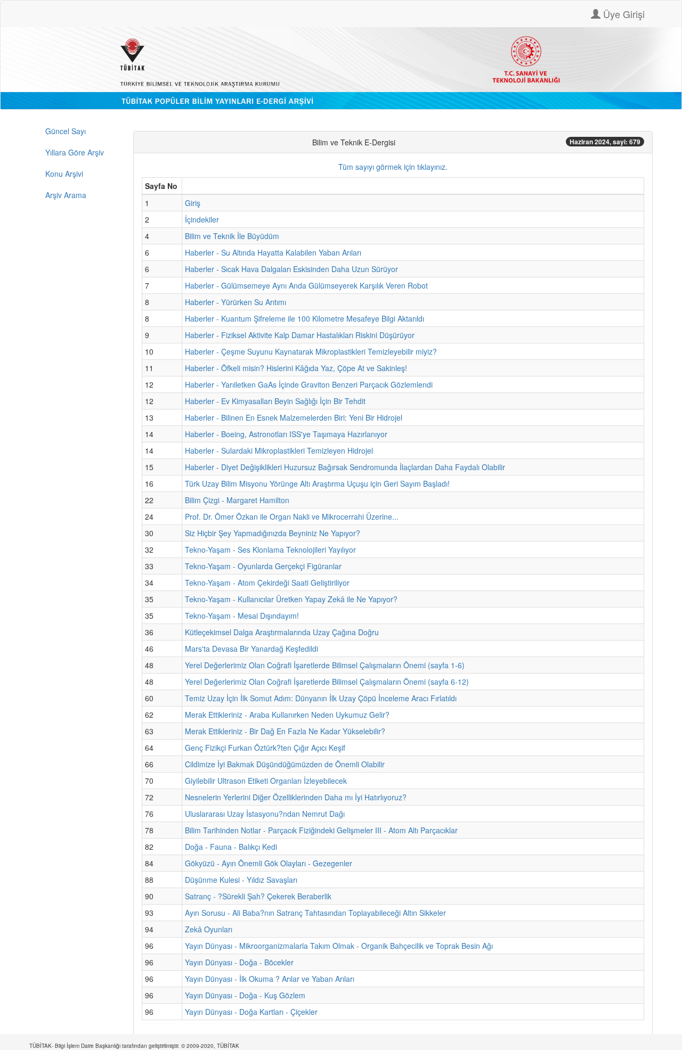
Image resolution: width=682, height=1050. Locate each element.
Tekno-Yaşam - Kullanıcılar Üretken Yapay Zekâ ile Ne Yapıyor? (291, 599)
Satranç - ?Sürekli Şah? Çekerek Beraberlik (258, 896)
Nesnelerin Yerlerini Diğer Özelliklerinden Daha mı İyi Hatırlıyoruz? (296, 797)
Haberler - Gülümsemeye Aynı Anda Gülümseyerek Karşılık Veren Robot (306, 285)
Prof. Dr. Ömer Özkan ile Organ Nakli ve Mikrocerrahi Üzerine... (292, 516)
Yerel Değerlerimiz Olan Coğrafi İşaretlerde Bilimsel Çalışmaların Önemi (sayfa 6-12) (327, 681)
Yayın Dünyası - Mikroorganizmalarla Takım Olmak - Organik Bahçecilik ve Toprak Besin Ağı (339, 945)
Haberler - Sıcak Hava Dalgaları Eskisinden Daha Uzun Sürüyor (291, 269)
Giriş (192, 203)
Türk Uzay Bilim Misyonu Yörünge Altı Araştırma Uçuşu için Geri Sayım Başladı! (317, 483)
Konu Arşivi (64, 173)
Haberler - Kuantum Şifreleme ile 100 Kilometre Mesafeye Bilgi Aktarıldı (304, 318)
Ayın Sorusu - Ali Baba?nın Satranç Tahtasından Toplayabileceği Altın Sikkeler (315, 912)
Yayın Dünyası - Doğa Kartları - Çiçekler (251, 1011)
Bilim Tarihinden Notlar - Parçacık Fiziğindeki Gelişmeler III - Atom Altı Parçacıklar (321, 830)
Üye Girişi (622, 14)
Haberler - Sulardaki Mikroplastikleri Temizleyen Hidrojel (279, 450)
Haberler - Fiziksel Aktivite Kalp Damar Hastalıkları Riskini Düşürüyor (300, 335)
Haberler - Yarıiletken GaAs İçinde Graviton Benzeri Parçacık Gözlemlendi (309, 384)
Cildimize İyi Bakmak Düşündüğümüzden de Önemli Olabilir (285, 764)
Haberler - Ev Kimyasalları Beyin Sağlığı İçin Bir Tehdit (275, 401)
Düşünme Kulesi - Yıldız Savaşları (241, 879)
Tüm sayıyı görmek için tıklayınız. (393, 166)
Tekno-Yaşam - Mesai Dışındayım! (242, 615)
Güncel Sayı (65, 131)
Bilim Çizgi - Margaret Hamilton (237, 500)
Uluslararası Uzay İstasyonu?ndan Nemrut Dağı (265, 813)
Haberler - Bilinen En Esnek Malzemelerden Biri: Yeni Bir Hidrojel (293, 417)
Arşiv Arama (65, 195)
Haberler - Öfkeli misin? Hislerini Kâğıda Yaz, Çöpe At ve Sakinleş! (296, 368)
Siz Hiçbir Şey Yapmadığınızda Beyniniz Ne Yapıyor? (272, 533)
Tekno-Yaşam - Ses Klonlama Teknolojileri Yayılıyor (270, 549)
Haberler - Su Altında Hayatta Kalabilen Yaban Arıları (273, 252)
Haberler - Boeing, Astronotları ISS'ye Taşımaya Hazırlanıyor (286, 434)
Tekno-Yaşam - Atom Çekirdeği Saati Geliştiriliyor (267, 582)
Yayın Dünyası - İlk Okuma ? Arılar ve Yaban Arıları (269, 978)
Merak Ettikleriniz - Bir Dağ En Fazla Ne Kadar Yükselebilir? (285, 731)
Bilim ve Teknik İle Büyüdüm (232, 236)
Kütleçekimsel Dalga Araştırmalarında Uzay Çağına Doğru (282, 632)
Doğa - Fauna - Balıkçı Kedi (231, 846)
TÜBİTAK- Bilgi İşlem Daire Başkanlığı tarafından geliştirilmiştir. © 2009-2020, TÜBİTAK (134, 1045)
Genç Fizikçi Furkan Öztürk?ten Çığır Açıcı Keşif (265, 747)
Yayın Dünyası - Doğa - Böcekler (239, 962)
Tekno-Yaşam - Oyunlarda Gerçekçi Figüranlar (263, 566)
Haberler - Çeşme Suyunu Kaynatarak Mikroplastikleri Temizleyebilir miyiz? (311, 351)
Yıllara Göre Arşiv (74, 152)
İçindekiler (202, 219)
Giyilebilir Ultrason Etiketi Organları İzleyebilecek (266, 780)
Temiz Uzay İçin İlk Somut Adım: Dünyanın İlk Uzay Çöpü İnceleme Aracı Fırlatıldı (321, 698)
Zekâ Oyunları (208, 929)
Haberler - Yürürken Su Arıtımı (235, 302)
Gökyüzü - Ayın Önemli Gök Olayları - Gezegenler (268, 863)
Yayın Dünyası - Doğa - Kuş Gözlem (245, 995)
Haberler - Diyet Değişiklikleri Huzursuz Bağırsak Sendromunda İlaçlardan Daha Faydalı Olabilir (345, 467)
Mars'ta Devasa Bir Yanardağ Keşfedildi (251, 648)
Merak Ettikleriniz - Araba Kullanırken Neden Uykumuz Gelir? (287, 714)
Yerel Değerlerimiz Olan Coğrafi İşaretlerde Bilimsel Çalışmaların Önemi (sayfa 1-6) (325, 665)
